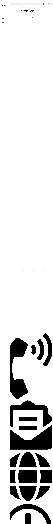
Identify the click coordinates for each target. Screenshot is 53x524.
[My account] (43, 4)
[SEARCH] (34, 21)
